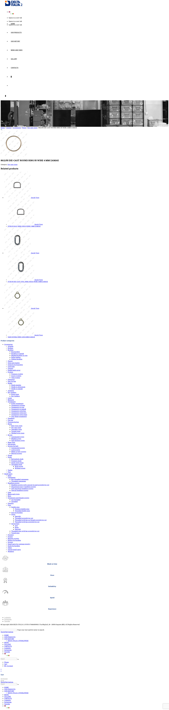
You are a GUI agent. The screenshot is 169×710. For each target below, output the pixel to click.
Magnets (11, 400)
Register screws (13, 538)
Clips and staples (14, 363)
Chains (10, 361)
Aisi (16, 525)
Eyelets (10, 372)
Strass (10, 455)
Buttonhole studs (17, 459)
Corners (10, 368)
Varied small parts (14, 549)
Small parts (8, 474)
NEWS (6, 642)
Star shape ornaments (19, 416)
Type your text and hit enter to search (30, 630)
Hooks (10, 383)
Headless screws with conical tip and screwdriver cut (30, 485)
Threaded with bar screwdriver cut (27, 522)
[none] (86, 13)
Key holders (12, 392)
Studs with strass (17, 463)
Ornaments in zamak (18, 409)
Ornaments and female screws (18, 498)
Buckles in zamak (17, 354)
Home (3, 128)
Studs (10, 457)
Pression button (13, 422)
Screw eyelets (16, 376)
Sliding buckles (16, 359)
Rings (24, 128)
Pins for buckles (17, 513)
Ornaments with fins (18, 411)
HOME (6, 635)
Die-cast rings (32, 128)
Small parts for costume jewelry (19, 544)
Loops (10, 398)
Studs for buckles (14, 546)
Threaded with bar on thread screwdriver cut (31, 520)
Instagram (8, 650)
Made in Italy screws (18, 451)
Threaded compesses (18, 481)
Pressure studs (16, 461)
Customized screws (18, 448)
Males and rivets (14, 494)
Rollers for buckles (14, 540)
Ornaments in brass (18, 405)
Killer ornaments (17, 403)
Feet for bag (12, 381)
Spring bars (15, 524)
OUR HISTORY (9, 639)
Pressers (11, 535)
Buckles (10, 350)
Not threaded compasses (19, 479)
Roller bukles (16, 357)
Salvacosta (11, 444)
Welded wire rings (17, 433)
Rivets (10, 435)
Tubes (10, 548)
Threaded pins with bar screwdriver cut (25, 531)
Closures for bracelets (15, 365)
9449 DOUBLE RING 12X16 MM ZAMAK (21, 337)
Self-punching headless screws (22, 488)
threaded (14, 501)
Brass (17, 527)
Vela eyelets (15, 378)
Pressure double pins (22, 509)
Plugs (13, 514)
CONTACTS (8, 646)
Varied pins (15, 533)
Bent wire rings (16, 426)
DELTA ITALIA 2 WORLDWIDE (18, 641)
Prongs (10, 537)
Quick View (35, 198)
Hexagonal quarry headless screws (23, 487)
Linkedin (7, 648)
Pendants (11, 418)
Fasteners (11, 379)
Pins (9, 505)
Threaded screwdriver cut (24, 518)
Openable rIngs (16, 429)
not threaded (15, 500)
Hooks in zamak (17, 389)
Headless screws (13, 483)
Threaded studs (16, 464)
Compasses (11, 477)
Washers (11, 551)
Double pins (15, 507)
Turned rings (15, 431)
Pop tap (10, 420)
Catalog (8, 128)
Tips (9, 472)
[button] (1, 129)
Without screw (20, 468)
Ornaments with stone (19, 415)
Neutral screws (16, 453)
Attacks (10, 346)
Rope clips (11, 442)
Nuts (9, 496)
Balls (9, 476)
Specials (18, 516)
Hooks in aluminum (18, 387)
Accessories (17, 128)
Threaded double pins (22, 511)
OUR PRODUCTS (9, 637)
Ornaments (12, 402)
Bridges (10, 348)
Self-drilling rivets (18, 440)
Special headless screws (19, 490)
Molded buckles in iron (19, 355)
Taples (10, 470)
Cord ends (11, 366)
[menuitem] (9, 12)
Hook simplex (16, 385)
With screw (19, 466)
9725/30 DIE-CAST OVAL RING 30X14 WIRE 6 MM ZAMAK (28, 282)
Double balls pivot (14, 370)
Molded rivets (16, 439)
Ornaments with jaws (18, 413)
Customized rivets (17, 437)
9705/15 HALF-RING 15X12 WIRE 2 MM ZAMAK (24, 226)
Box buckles (15, 352)
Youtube (7, 652)
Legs (9, 492)
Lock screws (15, 450)
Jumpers (11, 390)
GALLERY (7, 644)
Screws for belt (13, 446)
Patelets (11, 503)
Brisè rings (15, 394)
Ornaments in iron (17, 407)
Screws (10, 542)
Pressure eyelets (17, 374)
